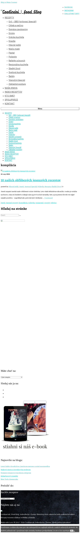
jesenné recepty (12, 203)
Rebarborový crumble (9, 476)
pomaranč (40, 203)
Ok (72, 530)
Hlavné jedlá (13, 187)
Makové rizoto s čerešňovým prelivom (16, 470)
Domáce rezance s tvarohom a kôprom (16, 473)
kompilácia (23, 203)
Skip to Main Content (9, 2)
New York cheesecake (9, 479)
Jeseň (21, 187)
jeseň (3, 203)
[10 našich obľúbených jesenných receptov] (18, 171)
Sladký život (56, 187)
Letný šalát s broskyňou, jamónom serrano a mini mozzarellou (25, 466)
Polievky (41, 187)
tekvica (53, 203)
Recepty (48, 187)
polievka (31, 203)
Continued (48, 198)
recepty (47, 203)
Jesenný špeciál (30, 187)
